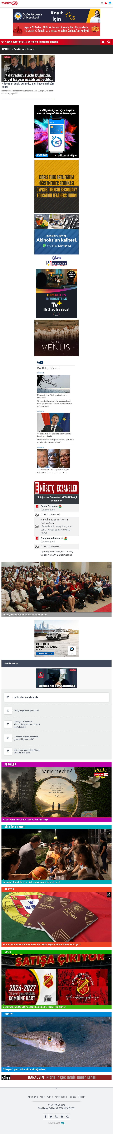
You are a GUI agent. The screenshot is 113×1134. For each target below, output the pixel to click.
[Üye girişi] (62, 1116)
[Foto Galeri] (110, 3)
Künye (50, 1096)
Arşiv (42, 1096)
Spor (7, 952)
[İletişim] (103, 42)
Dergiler (10, 764)
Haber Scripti (54, 1123)
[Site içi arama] (108, 42)
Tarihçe (72, 1096)
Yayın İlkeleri (61, 1096)
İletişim (81, 1096)
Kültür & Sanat (14, 827)
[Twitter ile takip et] (51, 1116)
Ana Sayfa (33, 1096)
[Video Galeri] (105, 3)
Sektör (9, 889)
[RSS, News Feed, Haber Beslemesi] (56, 1116)
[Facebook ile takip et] (45, 1116)
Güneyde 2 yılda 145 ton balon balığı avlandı (26, 41)
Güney (8, 1014)
